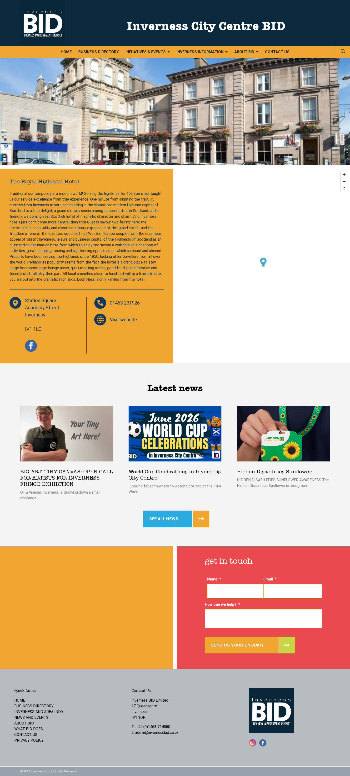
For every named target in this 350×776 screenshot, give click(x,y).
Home (66, 52)
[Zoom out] (344, 181)
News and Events (31, 717)
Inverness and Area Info (38, 711)
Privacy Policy (29, 740)
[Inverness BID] (42, 43)
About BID (244, 52)
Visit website (123, 319)
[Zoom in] (344, 174)
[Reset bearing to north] (344, 188)
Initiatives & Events (145, 52)
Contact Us (277, 52)
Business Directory (98, 52)
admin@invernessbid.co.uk (157, 732)
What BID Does (28, 729)
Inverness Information (200, 52)
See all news (163, 518)
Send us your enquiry (237, 645)
